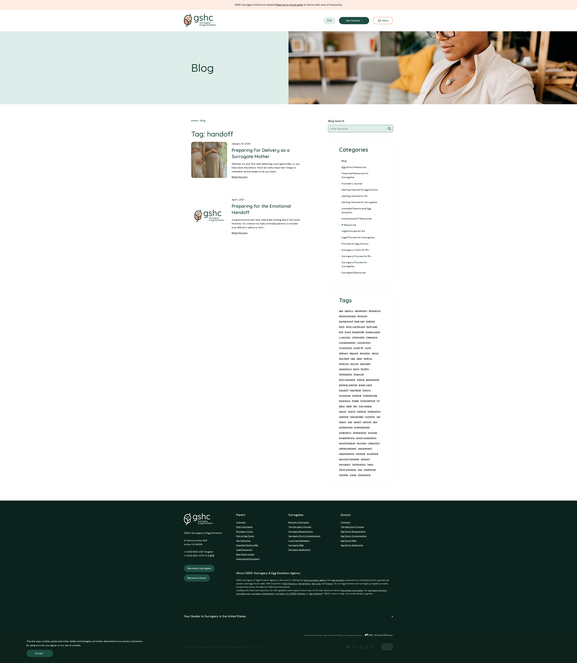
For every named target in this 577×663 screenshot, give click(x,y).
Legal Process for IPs (353, 231)
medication (374, 411)
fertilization (345, 374)
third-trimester (347, 469)
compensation (347, 342)
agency (349, 310)
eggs (359, 358)
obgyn (342, 422)
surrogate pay (243, 593)
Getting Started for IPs (355, 196)
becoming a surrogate (352, 590)
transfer (343, 474)
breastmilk (358, 332)
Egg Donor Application (352, 545)
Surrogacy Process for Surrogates (354, 264)
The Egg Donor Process (352, 527)
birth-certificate (355, 326)
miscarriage (356, 416)
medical (361, 411)
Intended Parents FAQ (247, 545)
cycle (368, 347)
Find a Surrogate (244, 527)
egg (353, 358)
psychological (347, 443)
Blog (344, 160)
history (367, 390)
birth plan (372, 326)
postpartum (346, 427)
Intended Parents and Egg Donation (356, 210)
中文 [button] (329, 20)
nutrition (370, 416)
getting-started (348, 385)
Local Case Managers (299, 540)
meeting (343, 416)
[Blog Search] (389, 128)
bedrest (370, 321)
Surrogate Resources (354, 272)
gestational (372, 379)
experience (345, 369)
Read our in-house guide (289, 4)
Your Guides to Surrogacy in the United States (215, 616)
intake (355, 400)
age (341, 310)
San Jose (316, 583)
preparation (359, 432)
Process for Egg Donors (355, 243)
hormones (345, 395)
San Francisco (290, 583)
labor (342, 406)
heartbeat (355, 390)
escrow (354, 363)
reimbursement (347, 448)
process (372, 432)
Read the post (239, 177)
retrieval (360, 453)
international (367, 400)
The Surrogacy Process (299, 527)
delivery (343, 353)
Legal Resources (244, 549)
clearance (371, 337)
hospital (356, 395)
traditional (370, 469)
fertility (365, 369)
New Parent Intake (245, 554)
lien (355, 406)
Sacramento (304, 583)
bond (348, 332)
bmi (341, 332)
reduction (374, 443)
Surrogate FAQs (296, 545)
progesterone (347, 437)
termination (359, 464)
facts (356, 369)
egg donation (338, 580)
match (352, 411)
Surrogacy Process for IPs (356, 256)
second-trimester (349, 459)
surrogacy (345, 464)
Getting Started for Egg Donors (360, 189)
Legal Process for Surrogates (358, 237)
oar (378, 416)
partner (367, 422)
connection (364, 342)
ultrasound (364, 474)
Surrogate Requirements (300, 531)
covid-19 (358, 347)
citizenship (358, 337)
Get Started (353, 20)
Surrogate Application (299, 549)
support (365, 459)
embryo (368, 358)
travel (353, 474)
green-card (365, 385)
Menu (385, 20)
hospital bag (370, 395)
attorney (362, 316)
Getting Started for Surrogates (359, 202)
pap (350, 422)
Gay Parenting (243, 540)
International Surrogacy (248, 559)
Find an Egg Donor (245, 536)
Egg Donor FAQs (349, 540)
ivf (378, 400)
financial (359, 374)
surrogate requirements (263, 593)
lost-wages (365, 406)
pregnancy (345, 432)
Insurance (344, 400)
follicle (361, 379)
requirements (346, 453)
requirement (365, 448)
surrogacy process (377, 590)
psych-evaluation (366, 437)
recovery (362, 443)
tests (370, 464)
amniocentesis (347, 316)
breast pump (373, 332)
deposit (354, 353)
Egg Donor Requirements (353, 531)
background (346, 321)
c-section (344, 337)
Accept (39, 653)
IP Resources (349, 225)
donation (365, 353)
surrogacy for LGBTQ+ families (290, 593)
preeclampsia (361, 427)
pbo (375, 422)
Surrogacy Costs (244, 531)
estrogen (365, 363)
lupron (343, 411)
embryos (344, 363)
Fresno (329, 583)
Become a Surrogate (199, 568)
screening (372, 453)
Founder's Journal (352, 183)
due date (344, 358)
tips (360, 469)
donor (375, 353)
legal (349, 406)
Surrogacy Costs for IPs (355, 249)
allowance (374, 310)
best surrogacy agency (315, 580)
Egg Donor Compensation (354, 536)
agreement (361, 310)
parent (357, 422)
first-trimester (347, 379)
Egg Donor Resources (354, 167)
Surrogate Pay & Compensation (304, 536)
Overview (241, 522)
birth (342, 326)
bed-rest (359, 321)
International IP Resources (357, 218)
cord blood (345, 347)
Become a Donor (197, 578)
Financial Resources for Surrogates (355, 175)
